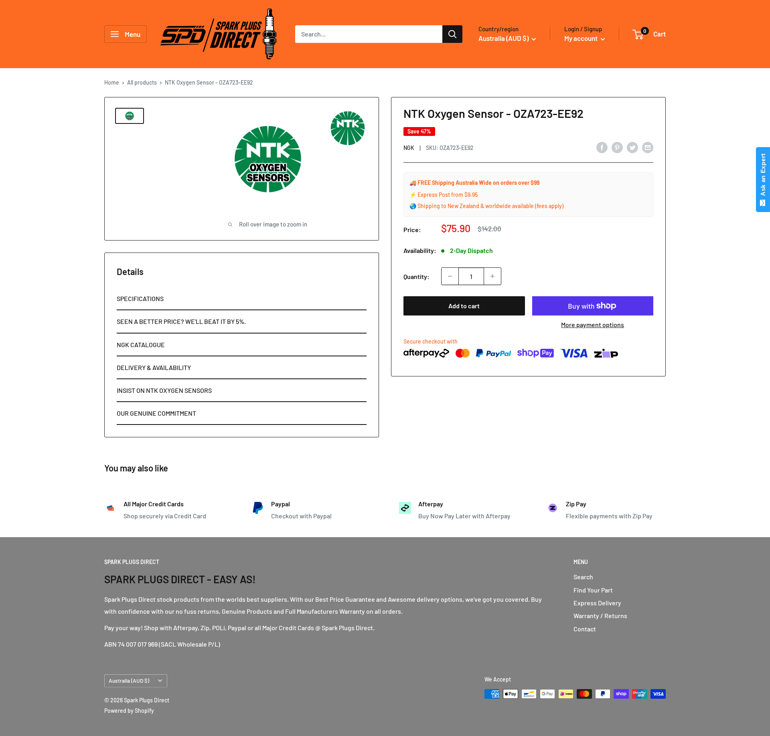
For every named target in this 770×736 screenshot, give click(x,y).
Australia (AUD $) (129, 680)
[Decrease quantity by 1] (450, 276)
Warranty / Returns (600, 615)
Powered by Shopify (129, 710)
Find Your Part (593, 590)
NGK (408, 147)
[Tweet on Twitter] (632, 147)
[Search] (452, 34)
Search (583, 576)
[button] (242, 298)
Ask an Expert (763, 176)
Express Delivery (597, 603)
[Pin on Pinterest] (617, 147)
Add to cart (464, 305)
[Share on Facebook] (602, 147)
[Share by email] (647, 147)
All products (142, 82)
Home (111, 82)
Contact (584, 629)
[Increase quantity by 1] (492, 276)
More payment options (592, 324)
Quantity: (416, 276)
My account (581, 38)
